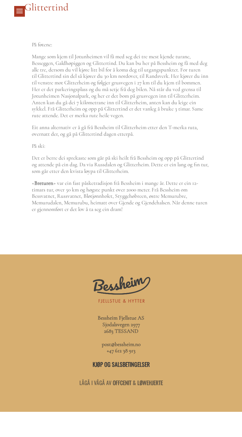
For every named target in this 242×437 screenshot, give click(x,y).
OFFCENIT (122, 382)
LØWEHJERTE (150, 382)
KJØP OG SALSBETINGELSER (121, 364)
